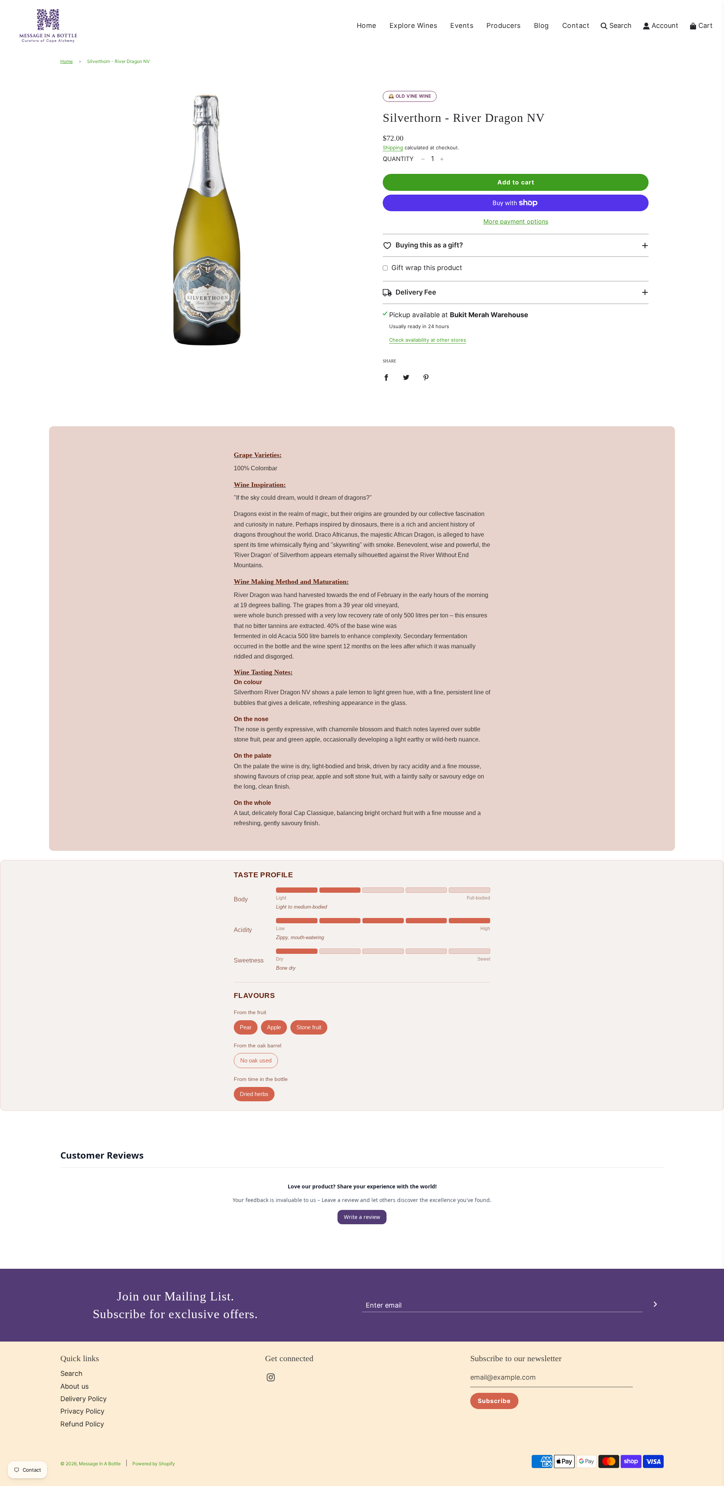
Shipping (393, 147)
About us (74, 1386)
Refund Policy (82, 1424)
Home (366, 25)
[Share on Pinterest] (426, 377)
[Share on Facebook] (386, 377)
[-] (423, 159)
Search (71, 1373)
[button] (516, 245)
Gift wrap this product (426, 268)
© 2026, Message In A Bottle (90, 1463)
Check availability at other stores (427, 340)
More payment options (515, 221)
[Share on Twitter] (406, 377)
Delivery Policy (83, 1399)
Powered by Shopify (153, 1463)
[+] (442, 159)
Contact (576, 25)
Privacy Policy (82, 1411)
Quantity (398, 159)
